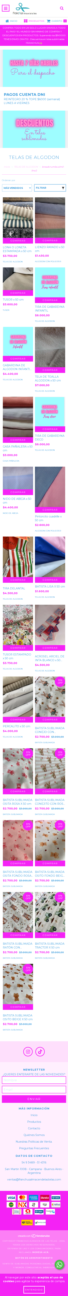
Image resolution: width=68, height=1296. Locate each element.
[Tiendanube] (34, 1237)
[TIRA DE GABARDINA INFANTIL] (50, 282)
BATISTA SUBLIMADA (45, 742)
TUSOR (6, 310)
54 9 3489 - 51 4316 (34, 1162)
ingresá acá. (40, 1252)
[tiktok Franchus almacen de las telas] (40, 1051)
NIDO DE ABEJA (10, 513)
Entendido (34, 1289)
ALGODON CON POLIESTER (48, 261)
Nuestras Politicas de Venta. (34, 1141)
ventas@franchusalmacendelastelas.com (34, 1179)
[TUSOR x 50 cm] (18, 278)
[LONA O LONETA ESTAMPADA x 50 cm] (18, 217)
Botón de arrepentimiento (34, 1258)
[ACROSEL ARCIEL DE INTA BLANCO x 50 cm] (50, 625)
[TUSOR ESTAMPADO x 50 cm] (18, 625)
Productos (34, 1121)
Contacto (34, 1128)
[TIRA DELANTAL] (18, 557)
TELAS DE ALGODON (26, 166)
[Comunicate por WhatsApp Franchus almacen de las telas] (59, 1264)
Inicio (7, 166)
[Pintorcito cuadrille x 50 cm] (50, 487)
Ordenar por (8, 180)
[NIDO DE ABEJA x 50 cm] (18, 478)
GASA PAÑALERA (11, 461)
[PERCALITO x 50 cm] (18, 697)
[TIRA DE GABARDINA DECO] (50, 411)
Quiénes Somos (34, 1135)
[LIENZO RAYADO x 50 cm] (50, 217)
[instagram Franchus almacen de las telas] (28, 1051)
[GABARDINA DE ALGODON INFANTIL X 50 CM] (18, 341)
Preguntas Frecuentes (34, 1148)
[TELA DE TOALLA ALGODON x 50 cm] (50, 347)
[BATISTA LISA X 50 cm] (50, 557)
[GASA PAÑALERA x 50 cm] (18, 417)
